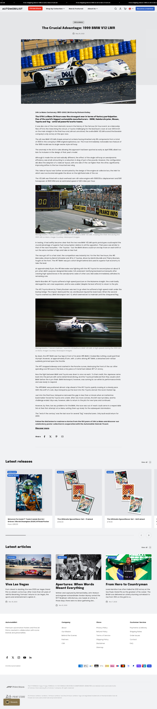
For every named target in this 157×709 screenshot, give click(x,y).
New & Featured (76, 9)
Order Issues (135, 635)
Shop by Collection (54, 9)
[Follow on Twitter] (12, 657)
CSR (63, 643)
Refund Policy (101, 631)
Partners (65, 639)
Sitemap (99, 647)
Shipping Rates (136, 631)
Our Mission (66, 631)
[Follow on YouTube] (24, 657)
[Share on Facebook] (44, 436)
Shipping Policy (102, 639)
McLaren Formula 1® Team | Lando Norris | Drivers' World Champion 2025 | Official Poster (28, 520)
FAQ (131, 643)
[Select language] (131, 9)
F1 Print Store (35, 8)
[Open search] (115, 8)
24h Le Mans (78, 22)
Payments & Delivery (138, 628)
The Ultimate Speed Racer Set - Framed (75, 519)
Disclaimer (100, 643)
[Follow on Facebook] (7, 657)
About (64, 628)
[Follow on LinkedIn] (30, 657)
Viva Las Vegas (17, 584)
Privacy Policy (101, 628)
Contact (133, 639)
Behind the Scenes (69, 635)
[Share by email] (62, 436)
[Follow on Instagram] (18, 657)
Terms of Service (103, 635)
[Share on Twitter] (50, 436)
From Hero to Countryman (126, 584)
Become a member (145, 9)
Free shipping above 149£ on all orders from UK (33, 3)
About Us (92, 9)
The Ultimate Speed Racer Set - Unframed (126, 519)
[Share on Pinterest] (56, 436)
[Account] (120, 8)
